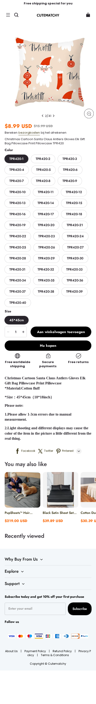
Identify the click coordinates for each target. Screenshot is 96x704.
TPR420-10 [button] (17, 192)
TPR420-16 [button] (17, 214)
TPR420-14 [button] (46, 203)
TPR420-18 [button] (74, 214)
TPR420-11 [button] (46, 192)
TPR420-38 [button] (46, 291)
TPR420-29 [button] (46, 258)
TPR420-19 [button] (17, 225)
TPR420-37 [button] (17, 291)
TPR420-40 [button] (17, 302)
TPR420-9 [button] (69, 180)
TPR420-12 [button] (74, 192)
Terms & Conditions (55, 655)
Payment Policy (35, 651)
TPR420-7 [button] (16, 180)
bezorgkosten (29, 132)
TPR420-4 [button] (16, 169)
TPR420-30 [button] (75, 258)
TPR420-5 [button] (43, 169)
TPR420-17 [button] (46, 214)
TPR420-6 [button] (70, 169)
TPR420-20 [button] (46, 225)
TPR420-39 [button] (74, 291)
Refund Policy (62, 651)
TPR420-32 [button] (46, 269)
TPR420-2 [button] (43, 158)
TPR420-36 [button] (75, 280)
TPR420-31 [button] (17, 269)
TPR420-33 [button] (74, 269)
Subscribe (79, 608)
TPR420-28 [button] (17, 258)
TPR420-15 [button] (74, 203)
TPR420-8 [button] (43, 180)
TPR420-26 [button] (46, 247)
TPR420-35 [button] (46, 280)
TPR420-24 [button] (75, 236)
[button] (8, 15)
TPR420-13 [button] (17, 203)
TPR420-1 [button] (16, 158)
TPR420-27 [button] (75, 247)
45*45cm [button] (16, 320)
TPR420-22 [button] (17, 236)
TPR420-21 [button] (75, 225)
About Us (11, 651)
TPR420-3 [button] (69, 158)
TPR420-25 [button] (17, 247)
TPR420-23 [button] (46, 236)
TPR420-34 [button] (17, 280)
